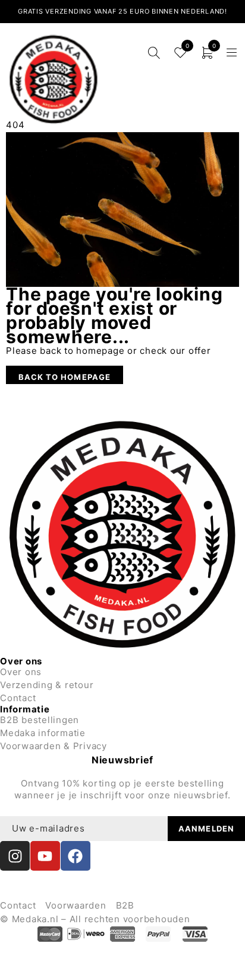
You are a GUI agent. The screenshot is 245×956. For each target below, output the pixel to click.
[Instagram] (15, 856)
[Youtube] (45, 856)
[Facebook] (75, 856)
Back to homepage (64, 377)
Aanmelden (206, 828)
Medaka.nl (35, 919)
